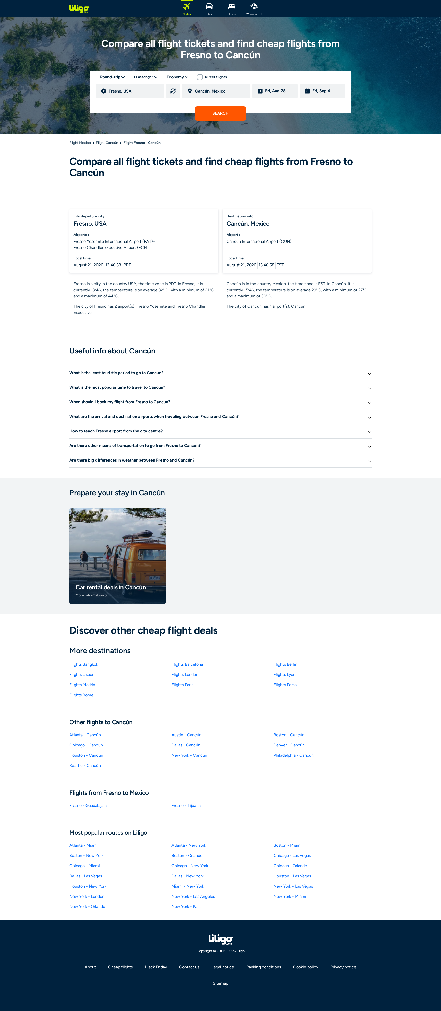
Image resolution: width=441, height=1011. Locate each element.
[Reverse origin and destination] (173, 91)
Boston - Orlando (187, 855)
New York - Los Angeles (193, 896)
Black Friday (156, 966)
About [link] (90, 966)
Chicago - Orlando (290, 865)
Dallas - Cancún (186, 745)
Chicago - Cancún (86, 745)
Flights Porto (285, 684)
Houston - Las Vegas (292, 876)
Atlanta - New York (189, 845)
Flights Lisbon (81, 674)
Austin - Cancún (186, 734)
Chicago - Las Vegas (292, 855)
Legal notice (223, 966)
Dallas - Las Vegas (85, 876)
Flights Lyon (285, 674)
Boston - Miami (287, 845)
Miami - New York (188, 886)
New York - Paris (186, 906)
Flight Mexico (80, 143)
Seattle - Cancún (85, 765)
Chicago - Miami (84, 865)
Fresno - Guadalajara (88, 805)
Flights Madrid (82, 684)
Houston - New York (87, 886)
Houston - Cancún (86, 755)
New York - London (86, 896)
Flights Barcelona (187, 664)
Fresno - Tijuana (186, 805)
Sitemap (220, 983)
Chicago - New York (190, 865)
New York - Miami (290, 896)
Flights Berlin (285, 664)
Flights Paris (182, 684)
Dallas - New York (188, 876)
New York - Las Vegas (293, 886)
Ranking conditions (263, 966)
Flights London (185, 674)
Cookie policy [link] (305, 966)
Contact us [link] (189, 966)
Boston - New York (86, 855)
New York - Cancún (189, 755)
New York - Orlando (87, 906)
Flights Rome (81, 695)
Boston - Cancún (289, 734)
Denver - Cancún (289, 745)
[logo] (79, 8)
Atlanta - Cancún (85, 734)
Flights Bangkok (83, 664)
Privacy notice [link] (343, 966)
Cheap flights (120, 966)
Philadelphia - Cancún (294, 755)
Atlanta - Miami (83, 845)
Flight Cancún (107, 143)
